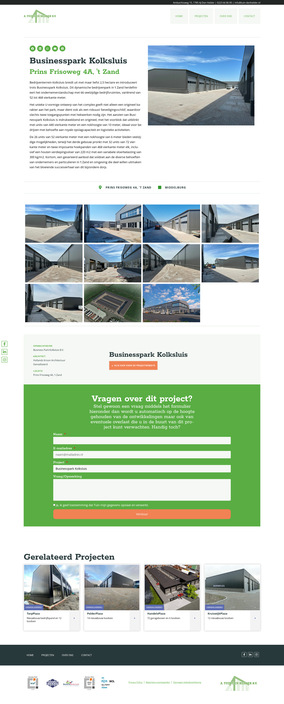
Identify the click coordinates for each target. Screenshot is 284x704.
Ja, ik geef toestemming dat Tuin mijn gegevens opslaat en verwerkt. (102, 505)
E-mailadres (63, 448)
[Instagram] (4, 360)
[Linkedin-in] (4, 352)
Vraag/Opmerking (67, 476)
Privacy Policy (136, 682)
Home (179, 16)
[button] (33, 48)
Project (59, 462)
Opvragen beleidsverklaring (187, 682)
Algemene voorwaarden (158, 682)
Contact (249, 16)
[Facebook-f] (4, 344)
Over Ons (226, 16)
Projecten (201, 16)
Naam (58, 434)
